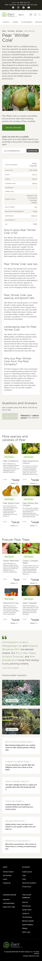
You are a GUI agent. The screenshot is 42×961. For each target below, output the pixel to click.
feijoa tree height (13, 801)
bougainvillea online (15, 821)
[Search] (39, 14)
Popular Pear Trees (16, 539)
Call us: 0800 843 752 (21, 2)
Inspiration (6, 899)
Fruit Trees (11, 31)
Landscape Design (8, 903)
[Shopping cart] (35, 14)
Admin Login (26, 932)
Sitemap (24, 928)
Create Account (27, 872)
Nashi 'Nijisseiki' (30, 603)
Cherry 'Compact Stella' (30, 562)
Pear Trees (19, 31)
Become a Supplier (28, 921)
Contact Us (25, 913)
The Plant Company (9, 14)
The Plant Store (27, 917)
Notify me (33, 150)
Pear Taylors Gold (11, 503)
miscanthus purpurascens (17, 841)
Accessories (26, 22)
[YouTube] (28, 7)
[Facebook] (13, 7)
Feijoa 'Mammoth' (11, 561)
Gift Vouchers (7, 875)
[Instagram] (18, 7)
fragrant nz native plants (17, 762)
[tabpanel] (21, 98)
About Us (25, 902)
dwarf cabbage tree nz (16, 781)
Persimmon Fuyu (11, 603)
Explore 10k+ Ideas (9, 907)
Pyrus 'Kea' (22, 653)
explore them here (13, 128)
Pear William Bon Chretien (30, 504)
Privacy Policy (26, 886)
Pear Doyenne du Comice (30, 462)
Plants (6, 22)
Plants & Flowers (8, 872)
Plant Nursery (26, 906)
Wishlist (13, 483)
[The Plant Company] (13, 945)
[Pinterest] (23, 7)
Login (24, 875)
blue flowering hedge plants (19, 742)
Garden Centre (26, 909)
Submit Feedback (27, 924)
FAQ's (24, 879)
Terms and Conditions (29, 883)
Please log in (25, 415)
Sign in (21, 14)
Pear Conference (10, 461)
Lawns (15, 22)
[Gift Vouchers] (31, 14)
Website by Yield (34, 956)
